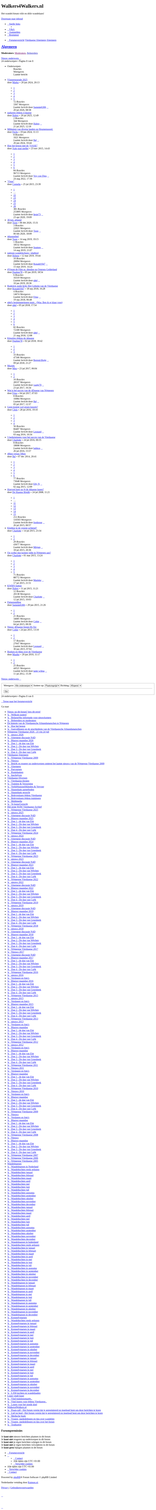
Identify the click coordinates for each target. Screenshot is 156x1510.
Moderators (20, 53)
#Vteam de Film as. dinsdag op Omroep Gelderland (32, 269)
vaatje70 (37, 385)
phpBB (16, 1477)
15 (14, 514)
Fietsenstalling (14, 602)
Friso (35, 297)
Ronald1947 (39, 264)
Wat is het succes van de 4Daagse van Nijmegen (30, 390)
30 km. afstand (14, 220)
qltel (35, 280)
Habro (15, 115)
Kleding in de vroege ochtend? (22, 528)
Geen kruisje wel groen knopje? (22, 407)
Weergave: (9, 685)
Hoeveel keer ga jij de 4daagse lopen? (25, 489)
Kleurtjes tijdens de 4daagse (20, 338)
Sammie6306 (39, 107)
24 (14, 200)
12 (14, 506)
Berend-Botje (39, 360)
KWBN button (14, 585)
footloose (37, 522)
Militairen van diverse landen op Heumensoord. (30, 129)
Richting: (65, 685)
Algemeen (9, 47)
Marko (15, 82)
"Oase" (10, 181)
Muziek (11, 365)
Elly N (36, 484)
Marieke (37, 580)
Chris (15, 409)
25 (14, 203)
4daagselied (13, 236)
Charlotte (16, 440)
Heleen (15, 255)
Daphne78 (17, 272)
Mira (14, 368)
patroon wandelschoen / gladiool (23, 253)
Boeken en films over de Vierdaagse (24, 651)
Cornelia (16, 184)
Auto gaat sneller (20, 148)
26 (14, 206)
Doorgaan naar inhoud (12, 18)
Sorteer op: (39, 685)
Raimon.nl (33, 1482)
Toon (14, 222)
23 (14, 198)
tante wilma (38, 671)
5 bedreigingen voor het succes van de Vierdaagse (31, 437)
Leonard (37, 431)
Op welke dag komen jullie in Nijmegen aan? (29, 552)
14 (14, 511)
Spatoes (37, 247)
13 (14, 508)
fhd (35, 140)
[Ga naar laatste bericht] (47, 107)
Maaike (16, 654)
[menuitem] (11, 29)
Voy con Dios (40, 176)
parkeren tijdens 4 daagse (19, 112)
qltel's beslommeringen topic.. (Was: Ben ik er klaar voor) (34, 302)
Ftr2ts (15, 132)
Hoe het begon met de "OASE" (22, 145)
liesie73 (37, 214)
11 (14, 503)
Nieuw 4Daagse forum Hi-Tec (22, 627)
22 (14, 195)
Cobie (36, 621)
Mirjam (36, 547)
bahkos (36, 448)
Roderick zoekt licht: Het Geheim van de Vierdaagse (32, 286)
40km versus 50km (16, 453)
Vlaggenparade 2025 (17, 79)
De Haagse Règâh (21, 492)
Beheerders (32, 53)
